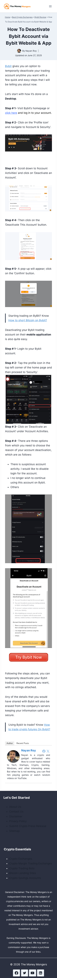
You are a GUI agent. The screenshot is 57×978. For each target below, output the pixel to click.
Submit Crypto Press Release (27, 826)
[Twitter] (48, 751)
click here (11, 112)
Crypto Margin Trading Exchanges (30, 863)
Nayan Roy (31, 51)
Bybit (8, 66)
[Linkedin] (40, 972)
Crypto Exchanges (20, 858)
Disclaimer (15, 816)
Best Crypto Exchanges (22, 17)
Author (10, 743)
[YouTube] (32, 972)
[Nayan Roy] (13, 756)
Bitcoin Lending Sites (22, 873)
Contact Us (16, 811)
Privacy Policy (18, 821)
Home (7, 17)
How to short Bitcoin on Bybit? (27, 320)
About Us (15, 806)
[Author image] (19, 51)
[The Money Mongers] (17, 6)
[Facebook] (44, 751)
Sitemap (14, 831)
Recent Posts (22, 743)
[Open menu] (50, 6)
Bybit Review (40, 17)
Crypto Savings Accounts (25, 878)
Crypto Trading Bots (22, 868)
